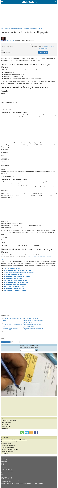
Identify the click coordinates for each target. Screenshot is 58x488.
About (2, 463)
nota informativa (52, 45)
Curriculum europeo (6, 443)
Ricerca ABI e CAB (6, 426)
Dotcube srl (9, 477)
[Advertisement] (29, 15)
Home (2, 28)
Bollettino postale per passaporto (10, 449)
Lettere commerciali (6, 422)
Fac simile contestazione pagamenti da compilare (14, 28)
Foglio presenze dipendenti (8, 445)
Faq (2, 474)
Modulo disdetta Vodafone (8, 451)
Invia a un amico (6, 342)
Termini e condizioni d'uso (6, 469)
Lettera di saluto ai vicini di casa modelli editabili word (14, 440)
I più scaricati (5, 428)
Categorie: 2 (4, 461)
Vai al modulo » (43, 52)
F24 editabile (5, 453)
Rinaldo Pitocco (10, 41)
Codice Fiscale (5, 424)
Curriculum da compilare (8, 447)
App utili (3, 458)
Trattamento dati (4, 467)
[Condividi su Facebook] (36, 434)
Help (2, 472)
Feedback (16, 342)
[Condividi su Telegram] (27, 434)
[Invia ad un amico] (31, 434)
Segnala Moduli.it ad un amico (9, 420)
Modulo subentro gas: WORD (31, 318)
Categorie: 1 (4, 459)
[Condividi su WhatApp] (22, 434)
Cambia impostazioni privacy (7, 471)
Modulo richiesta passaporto (8, 441)
